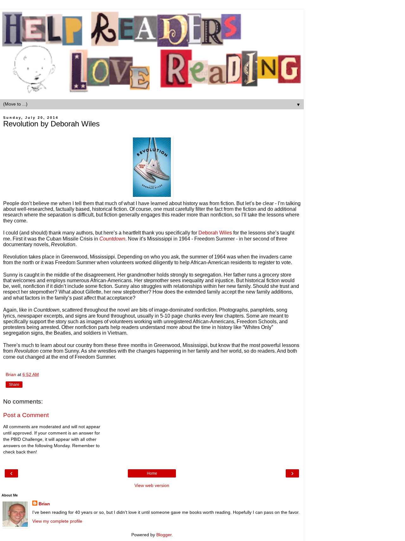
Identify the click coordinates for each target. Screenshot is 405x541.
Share (14, 384)
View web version (151, 485)
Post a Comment (26, 415)
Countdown (112, 238)
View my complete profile (57, 521)
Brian (44, 503)
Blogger (163, 534)
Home (152, 473)
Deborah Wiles (215, 232)
